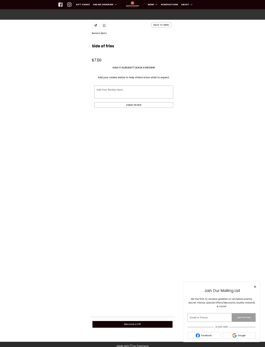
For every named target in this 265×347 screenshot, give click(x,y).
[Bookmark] (104, 25)
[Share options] (95, 25)
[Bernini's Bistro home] (132, 4)
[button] (105, 5)
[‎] (61, 5)
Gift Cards (83, 4)
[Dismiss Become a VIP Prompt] (255, 286)
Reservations (169, 4)
